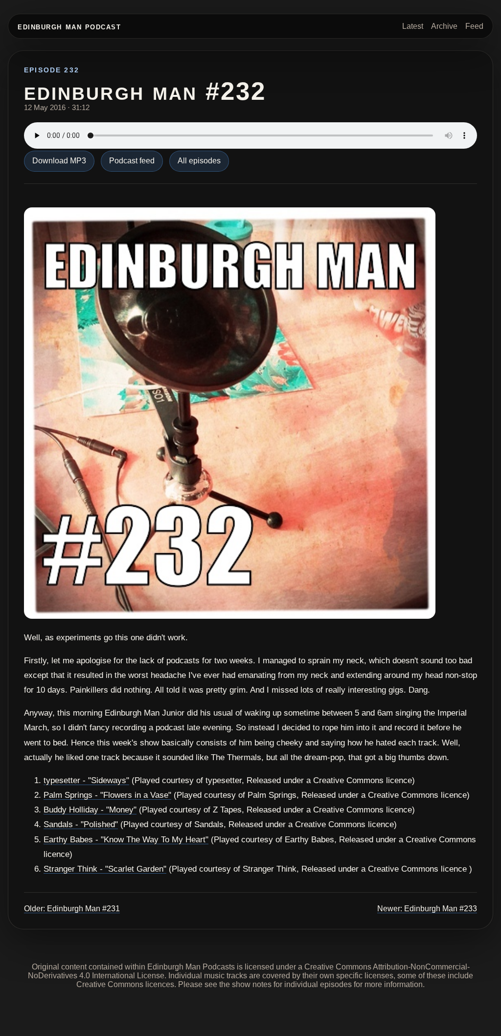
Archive (444, 26)
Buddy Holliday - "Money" (90, 809)
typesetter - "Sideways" (86, 780)
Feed (474, 26)
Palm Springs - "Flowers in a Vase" (107, 795)
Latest (412, 26)
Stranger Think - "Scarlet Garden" (105, 869)
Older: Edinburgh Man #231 (72, 908)
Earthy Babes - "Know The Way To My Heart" (126, 839)
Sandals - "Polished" (81, 824)
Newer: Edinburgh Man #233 (427, 908)
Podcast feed (132, 161)
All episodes (199, 161)
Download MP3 (59, 161)
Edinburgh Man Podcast (69, 26)
